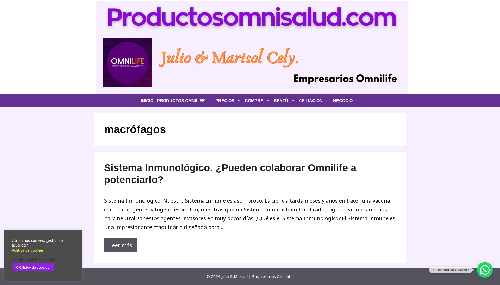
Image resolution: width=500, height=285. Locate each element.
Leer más (120, 245)
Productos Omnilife (181, 101)
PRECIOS (224, 101)
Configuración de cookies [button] (35, 259)
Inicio (147, 101)
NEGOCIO (343, 101)
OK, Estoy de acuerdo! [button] (33, 267)
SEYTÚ (281, 101)
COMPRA (254, 101)
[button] (485, 270)
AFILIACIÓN (311, 101)
